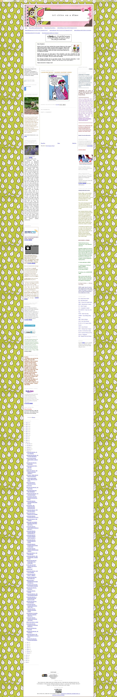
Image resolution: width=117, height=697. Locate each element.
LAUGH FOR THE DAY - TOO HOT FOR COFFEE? (32, 510)
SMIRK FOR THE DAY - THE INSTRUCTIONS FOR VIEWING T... (31, 472)
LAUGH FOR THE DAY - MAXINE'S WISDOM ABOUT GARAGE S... (31, 537)
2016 (27, 440)
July (28, 642)
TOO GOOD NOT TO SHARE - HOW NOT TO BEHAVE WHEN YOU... (32, 615)
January (28, 653)
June (28, 644)
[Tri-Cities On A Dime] (25, 90)
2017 (27, 438)
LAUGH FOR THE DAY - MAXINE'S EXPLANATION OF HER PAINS (32, 546)
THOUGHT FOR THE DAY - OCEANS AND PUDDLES (31, 639)
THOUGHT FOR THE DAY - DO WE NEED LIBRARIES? (32, 456)
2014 (27, 655)
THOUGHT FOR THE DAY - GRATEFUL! (31, 588)
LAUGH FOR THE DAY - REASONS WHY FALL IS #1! (32, 516)
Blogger (33, 417)
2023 (27, 428)
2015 (27, 442)
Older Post (74, 143)
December (29, 443)
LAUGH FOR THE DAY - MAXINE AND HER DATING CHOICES (32, 550)
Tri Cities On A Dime (65, 15)
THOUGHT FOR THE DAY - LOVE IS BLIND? (31, 602)
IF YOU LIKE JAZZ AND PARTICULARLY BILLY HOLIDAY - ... (31, 566)
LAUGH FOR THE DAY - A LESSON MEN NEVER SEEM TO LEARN (31, 598)
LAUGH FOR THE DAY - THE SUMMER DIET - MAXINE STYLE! (32, 557)
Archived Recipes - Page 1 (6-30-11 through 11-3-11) (67, 27)
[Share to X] (62, 104)
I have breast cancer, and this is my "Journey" (50, 33)
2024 (27, 426)
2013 (27, 657)
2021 (27, 431)
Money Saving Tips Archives (50, 27)
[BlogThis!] (61, 104)
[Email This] (59, 104)
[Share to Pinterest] (65, 104)
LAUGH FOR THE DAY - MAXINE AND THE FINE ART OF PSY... (31, 619)
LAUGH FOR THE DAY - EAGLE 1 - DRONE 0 (31, 575)
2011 (27, 660)
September (29, 449)
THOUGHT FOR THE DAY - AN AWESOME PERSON (32, 494)
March (28, 649)
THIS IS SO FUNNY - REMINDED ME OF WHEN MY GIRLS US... (32, 582)
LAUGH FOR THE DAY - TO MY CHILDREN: (31, 453)
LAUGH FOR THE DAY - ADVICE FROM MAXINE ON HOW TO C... (32, 528)
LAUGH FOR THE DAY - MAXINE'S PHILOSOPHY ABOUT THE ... (31, 606)
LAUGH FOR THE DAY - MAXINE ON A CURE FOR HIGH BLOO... (32, 625)
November (29, 445)
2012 (27, 658)
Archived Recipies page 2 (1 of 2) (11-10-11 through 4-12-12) (36, 30)
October (28, 447)
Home (26, 27)
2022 (27, 429)
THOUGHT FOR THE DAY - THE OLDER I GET (31, 578)
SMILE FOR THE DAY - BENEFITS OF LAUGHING (31, 513)
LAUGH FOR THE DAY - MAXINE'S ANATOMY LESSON (31, 610)
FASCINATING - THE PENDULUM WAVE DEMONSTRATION (30, 507)
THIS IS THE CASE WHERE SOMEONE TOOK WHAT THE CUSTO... (31, 524)
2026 (27, 422)
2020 (27, 433)
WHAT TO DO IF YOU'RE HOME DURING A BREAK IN (32, 460)
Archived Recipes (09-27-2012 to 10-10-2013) (82, 30)
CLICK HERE (28, 319)
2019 (27, 435)
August (28, 450)
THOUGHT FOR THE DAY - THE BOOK (31, 629)
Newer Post (43, 143)
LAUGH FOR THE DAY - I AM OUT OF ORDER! (32, 571)
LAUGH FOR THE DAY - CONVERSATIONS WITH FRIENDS (31, 502)
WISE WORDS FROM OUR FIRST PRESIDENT (31, 491)
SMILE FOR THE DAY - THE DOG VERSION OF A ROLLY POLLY (32, 636)
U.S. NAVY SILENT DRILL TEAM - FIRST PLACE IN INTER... (31, 480)
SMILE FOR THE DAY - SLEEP (32, 622)
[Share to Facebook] (63, 104)
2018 (27, 436)
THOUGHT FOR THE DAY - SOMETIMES (31, 463)
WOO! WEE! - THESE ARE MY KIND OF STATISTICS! (32, 476)
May (28, 645)
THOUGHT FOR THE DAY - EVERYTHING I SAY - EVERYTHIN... (31, 562)
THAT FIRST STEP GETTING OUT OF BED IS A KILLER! (32, 585)
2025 (27, 424)
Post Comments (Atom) (50, 145)
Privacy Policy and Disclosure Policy (36, 27)
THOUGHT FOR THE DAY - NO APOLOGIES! (32, 488)
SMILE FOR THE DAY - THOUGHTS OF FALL (31, 483)
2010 (27, 662)
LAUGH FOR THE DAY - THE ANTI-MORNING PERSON (31, 594)
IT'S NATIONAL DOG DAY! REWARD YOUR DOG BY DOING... (31, 498)
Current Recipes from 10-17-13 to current (32, 33)
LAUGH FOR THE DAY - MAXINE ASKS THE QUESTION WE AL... (31, 532)
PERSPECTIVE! (29, 569)
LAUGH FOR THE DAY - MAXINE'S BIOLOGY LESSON (31, 541)
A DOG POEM (29, 485)
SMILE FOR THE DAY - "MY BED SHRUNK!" (31, 553)
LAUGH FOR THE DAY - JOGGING (31, 591)
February (28, 651)
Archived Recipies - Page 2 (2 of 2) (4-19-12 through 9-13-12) (61, 30)
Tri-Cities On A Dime (27, 86)
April (28, 647)
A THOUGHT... (29, 469)
